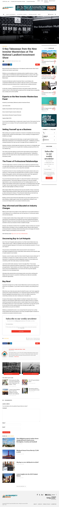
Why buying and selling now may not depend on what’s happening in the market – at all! (14, 382)
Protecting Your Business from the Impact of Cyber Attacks (48, 77)
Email (3, 427)
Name (4, 422)
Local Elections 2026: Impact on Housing (49, 93)
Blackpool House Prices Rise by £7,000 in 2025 (28, 451)
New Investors (30, 338)
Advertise (53, 504)
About (38, 0)
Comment (4, 408)
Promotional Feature (46, 75)
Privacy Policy (52, 0)
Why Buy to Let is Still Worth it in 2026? (28, 462)
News (43, 91)
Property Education (37, 338)
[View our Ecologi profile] (51, 497)
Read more (16, 356)
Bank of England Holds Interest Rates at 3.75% (48, 109)
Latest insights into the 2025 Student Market (27, 475)
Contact (46, 0)
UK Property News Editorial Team (17, 349)
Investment (4, 46)
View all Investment (20, 486)
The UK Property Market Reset (34, 381)
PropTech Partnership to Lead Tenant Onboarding (25, 1)
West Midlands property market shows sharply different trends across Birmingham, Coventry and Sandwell (27, 440)
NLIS (42, 0)
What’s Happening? (10, 14)
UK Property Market (22, 14)
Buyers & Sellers (33, 14)
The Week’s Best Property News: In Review (49, 62)
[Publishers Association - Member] (50, 494)
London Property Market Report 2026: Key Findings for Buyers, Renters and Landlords (14, 391)
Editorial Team (11, 350)
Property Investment (30, 339)
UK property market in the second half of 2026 (34, 389)
